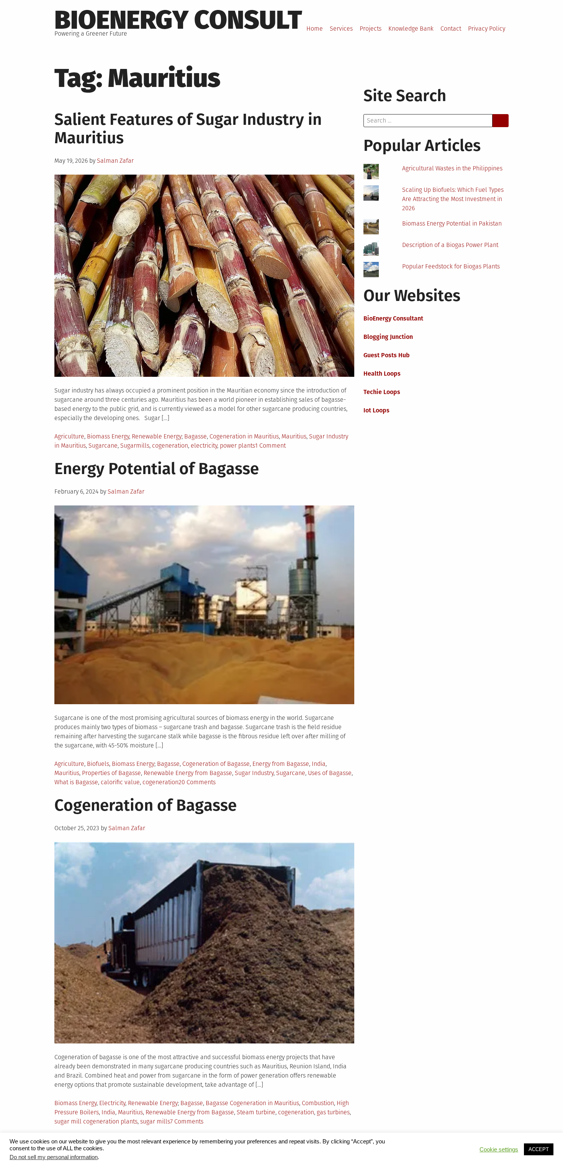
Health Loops (382, 373)
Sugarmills (134, 445)
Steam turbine (256, 1112)
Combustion (318, 1103)
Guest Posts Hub (386, 355)
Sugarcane (103, 445)
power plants (237, 445)
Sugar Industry (254, 773)
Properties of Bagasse (111, 773)
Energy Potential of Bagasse (156, 468)
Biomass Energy (108, 436)
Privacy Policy (486, 28)
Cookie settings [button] (499, 1149)
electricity (204, 445)
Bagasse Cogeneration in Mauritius (252, 1103)
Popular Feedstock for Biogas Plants (451, 266)
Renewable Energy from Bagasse (188, 773)
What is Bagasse (76, 782)
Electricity (112, 1103)
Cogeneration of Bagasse (216, 763)
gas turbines (333, 1112)
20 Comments (197, 782)
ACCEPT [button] (539, 1149)
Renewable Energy (157, 436)
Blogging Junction (388, 336)
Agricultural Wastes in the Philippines (452, 168)
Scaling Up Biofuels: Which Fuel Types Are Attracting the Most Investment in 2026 (453, 199)
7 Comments (186, 1121)
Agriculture (69, 436)
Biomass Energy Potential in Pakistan (452, 223)
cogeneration (170, 445)
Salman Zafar (115, 160)
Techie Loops (381, 392)
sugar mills (155, 1121)
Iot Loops (376, 410)
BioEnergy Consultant (393, 318)
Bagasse (195, 436)
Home (314, 28)
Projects (370, 28)
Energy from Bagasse (280, 763)
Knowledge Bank (411, 28)
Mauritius (294, 436)
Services (341, 28)
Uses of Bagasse (330, 773)
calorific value (120, 782)
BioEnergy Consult (178, 20)
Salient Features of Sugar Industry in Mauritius (188, 128)
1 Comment (270, 445)
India (319, 763)
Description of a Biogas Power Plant (450, 245)
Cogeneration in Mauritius (244, 436)
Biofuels (98, 763)
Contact (450, 28)
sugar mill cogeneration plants (95, 1121)
